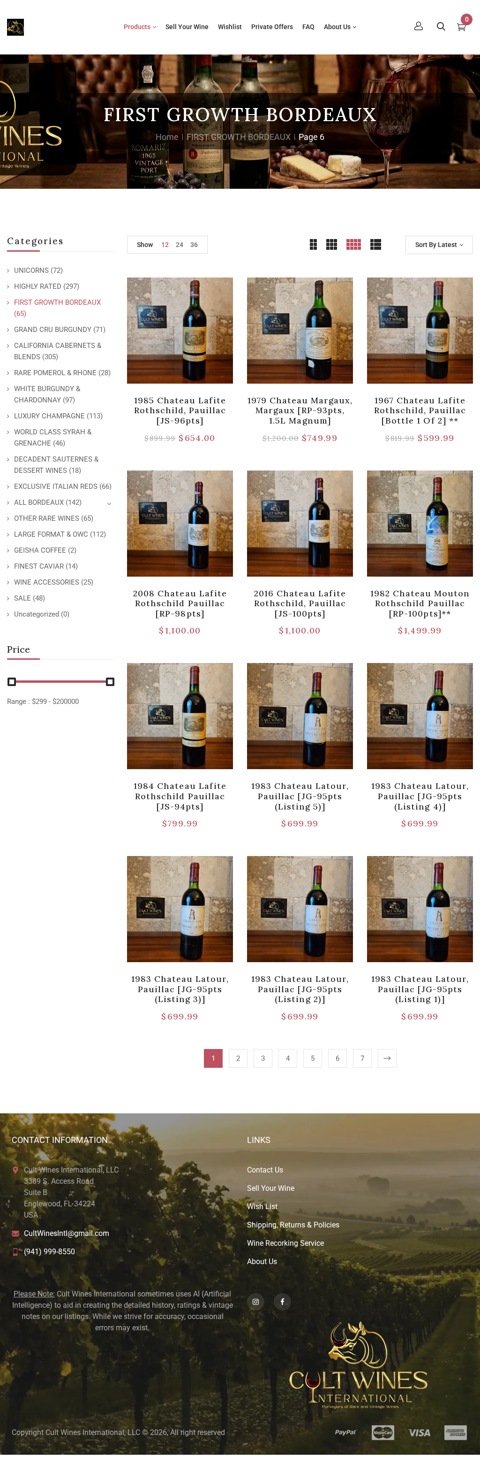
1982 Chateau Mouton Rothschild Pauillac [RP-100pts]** (420, 603)
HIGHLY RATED (37, 286)
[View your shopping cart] (461, 28)
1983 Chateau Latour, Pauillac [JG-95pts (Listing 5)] (300, 795)
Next (387, 1058)
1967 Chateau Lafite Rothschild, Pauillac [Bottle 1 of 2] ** (420, 410)
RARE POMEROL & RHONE (55, 373)
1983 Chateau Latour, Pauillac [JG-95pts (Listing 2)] (300, 988)
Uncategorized (36, 614)
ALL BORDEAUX (39, 502)
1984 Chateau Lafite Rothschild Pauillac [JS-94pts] (180, 795)
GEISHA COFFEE (40, 550)
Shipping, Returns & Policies (293, 1224)
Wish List (262, 1206)
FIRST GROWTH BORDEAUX (239, 137)
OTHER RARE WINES (46, 518)
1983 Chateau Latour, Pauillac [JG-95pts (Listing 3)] (180, 988)
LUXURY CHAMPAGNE (49, 416)
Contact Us (265, 1169)
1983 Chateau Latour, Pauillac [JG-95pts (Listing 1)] (420, 988)
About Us (262, 1261)
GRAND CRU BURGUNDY (52, 329)
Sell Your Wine (270, 1188)
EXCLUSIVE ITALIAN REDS (56, 486)
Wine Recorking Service (285, 1243)
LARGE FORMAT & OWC (51, 534)
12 (165, 244)
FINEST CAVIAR (39, 566)
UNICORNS (31, 270)
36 (194, 244)
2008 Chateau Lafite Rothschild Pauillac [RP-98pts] (180, 603)
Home (167, 137)
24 (179, 244)
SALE (22, 598)
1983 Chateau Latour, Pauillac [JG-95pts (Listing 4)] (420, 795)
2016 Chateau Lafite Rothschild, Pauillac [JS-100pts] (300, 603)
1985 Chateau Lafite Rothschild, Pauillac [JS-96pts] (180, 410)
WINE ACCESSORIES (46, 582)
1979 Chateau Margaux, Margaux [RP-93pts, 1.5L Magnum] (300, 410)
